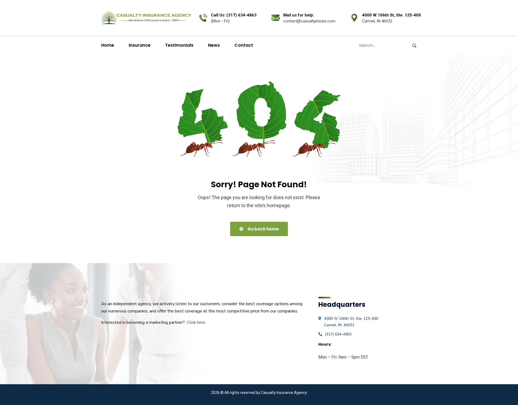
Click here (196, 322)
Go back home (263, 229)
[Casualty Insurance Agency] (146, 18)
